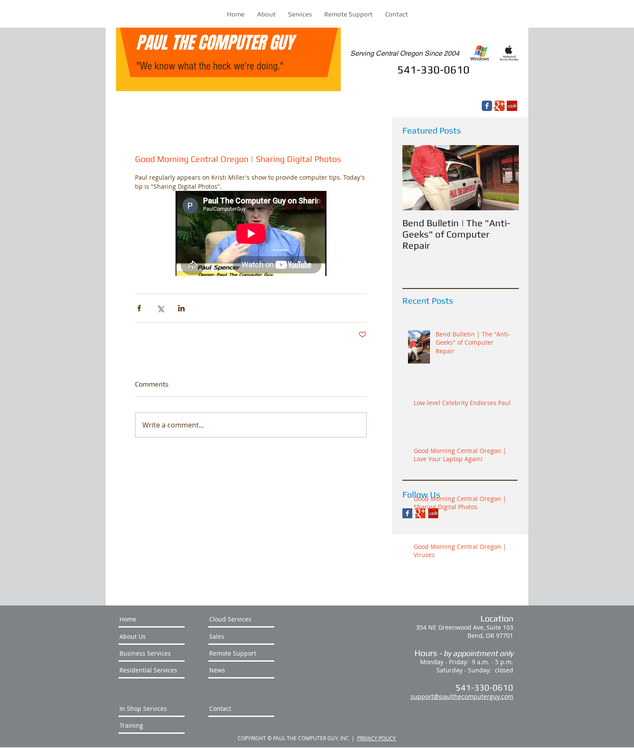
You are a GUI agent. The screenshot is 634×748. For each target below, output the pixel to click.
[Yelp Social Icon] (512, 106)
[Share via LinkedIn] (181, 308)
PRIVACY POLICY (376, 738)
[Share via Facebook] (139, 308)
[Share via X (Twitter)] (160, 308)
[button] (300, 14)
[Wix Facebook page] (487, 106)
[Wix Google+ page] (499, 106)
